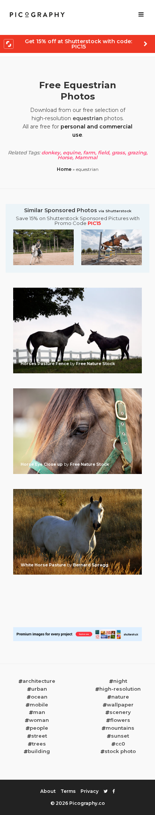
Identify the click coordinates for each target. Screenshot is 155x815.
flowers (120, 720)
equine (72, 152)
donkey (50, 152)
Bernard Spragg (90, 564)
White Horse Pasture (44, 564)
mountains (120, 728)
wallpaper (120, 705)
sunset (120, 736)
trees (39, 744)
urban (39, 689)
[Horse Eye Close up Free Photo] (77, 391)
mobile (39, 705)
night (120, 681)
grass (118, 152)
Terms (68, 791)
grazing (137, 152)
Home (64, 169)
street (39, 736)
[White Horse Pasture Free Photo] (77, 491)
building (39, 751)
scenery (120, 712)
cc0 (120, 744)
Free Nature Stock (95, 363)
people (39, 728)
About (48, 791)
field (103, 152)
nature (120, 697)
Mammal (86, 157)
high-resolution (120, 689)
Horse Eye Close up (42, 464)
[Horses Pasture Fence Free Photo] (77, 290)
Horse (65, 157)
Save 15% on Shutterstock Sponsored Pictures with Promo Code (78, 221)
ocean (39, 697)
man (39, 712)
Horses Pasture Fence (45, 363)
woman (39, 720)
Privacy (90, 791)
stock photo (120, 751)
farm (89, 152)
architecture (39, 681)
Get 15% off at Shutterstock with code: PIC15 (78, 44)
